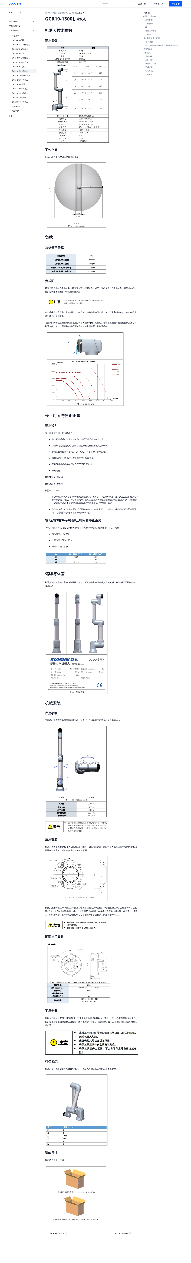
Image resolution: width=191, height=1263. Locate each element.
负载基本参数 (150, 31)
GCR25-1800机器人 (20, 97)
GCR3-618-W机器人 (20, 49)
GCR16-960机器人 (19, 84)
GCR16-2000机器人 (20, 88)
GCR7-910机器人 (19, 66)
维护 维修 (16, 110)
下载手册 (175, 3)
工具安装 (149, 67)
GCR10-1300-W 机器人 (123, 1233)
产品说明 (15, 36)
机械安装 (147, 52)
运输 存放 (16, 106)
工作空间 (149, 23)
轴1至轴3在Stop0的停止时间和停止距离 (161, 45)
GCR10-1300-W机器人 (21, 75)
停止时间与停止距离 (151, 38)
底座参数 (149, 56)
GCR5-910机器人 (19, 53)
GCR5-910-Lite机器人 (21, 58)
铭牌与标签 (147, 49)
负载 (145, 27)
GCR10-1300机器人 (20, 71)
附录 (10, 116)
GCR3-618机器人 (19, 40)
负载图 (148, 34)
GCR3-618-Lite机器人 (21, 44)
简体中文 (157, 3)
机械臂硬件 (13, 30)
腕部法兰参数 (150, 63)
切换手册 (142, 3)
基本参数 (149, 20)
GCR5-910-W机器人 (20, 62)
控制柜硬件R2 (14, 26)
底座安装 (149, 60)
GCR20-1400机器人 (20, 93)
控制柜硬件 (13, 21)
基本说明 (149, 41)
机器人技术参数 (149, 16)
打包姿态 (149, 71)
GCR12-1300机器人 (20, 80)
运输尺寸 (149, 74)
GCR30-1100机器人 (20, 102)
